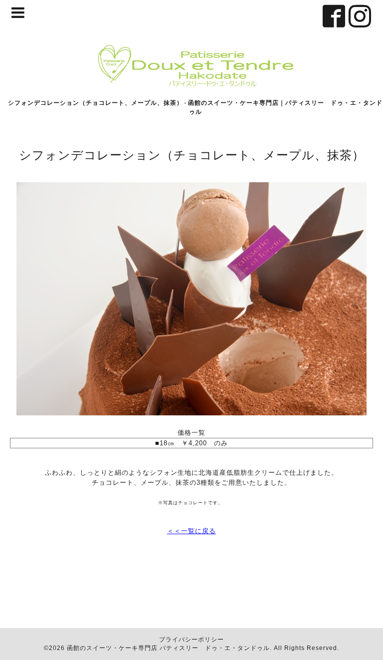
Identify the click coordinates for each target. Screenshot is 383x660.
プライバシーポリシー (191, 639)
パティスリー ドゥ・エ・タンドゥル (215, 648)
